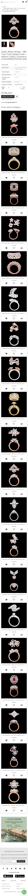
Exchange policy (6, 884)
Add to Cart (7, 96)
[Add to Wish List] (16, 96)
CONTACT (23, 880)
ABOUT (4, 880)
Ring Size (3, 87)
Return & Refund (5, 888)
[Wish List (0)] (23, 2)
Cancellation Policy (6, 886)
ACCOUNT (13, 880)
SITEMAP (18, 886)
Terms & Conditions (20, 888)
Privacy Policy (19, 884)
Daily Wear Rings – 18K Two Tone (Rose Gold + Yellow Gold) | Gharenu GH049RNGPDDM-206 (13, 10)
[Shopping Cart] (26, 2)
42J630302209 (19, 84)
